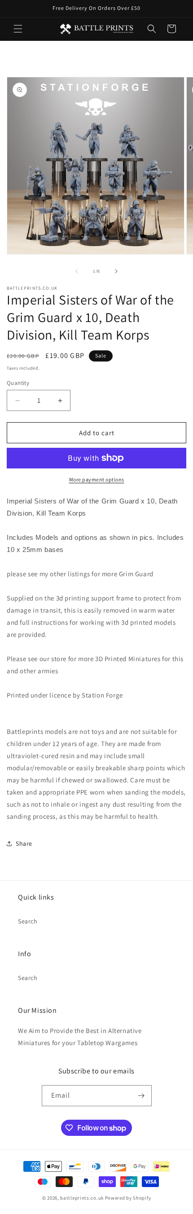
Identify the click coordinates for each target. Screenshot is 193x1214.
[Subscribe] (141, 1095)
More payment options (96, 479)
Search (28, 921)
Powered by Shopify (128, 1198)
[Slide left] (77, 271)
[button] (18, 29)
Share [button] (24, 843)
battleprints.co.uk (82, 1198)
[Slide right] (116, 271)
